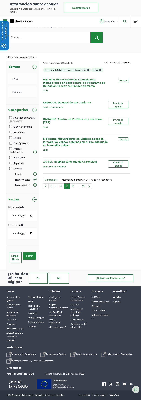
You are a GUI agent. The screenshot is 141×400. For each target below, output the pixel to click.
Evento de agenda (22, 126)
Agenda (116, 301)
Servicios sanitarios (57, 166)
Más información (81, 7)
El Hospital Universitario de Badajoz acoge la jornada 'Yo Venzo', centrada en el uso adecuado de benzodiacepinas (75, 142)
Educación (11, 319)
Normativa (19, 132)
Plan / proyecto (21, 143)
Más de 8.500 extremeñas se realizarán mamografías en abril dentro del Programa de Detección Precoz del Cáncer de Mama (74, 83)
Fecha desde (14, 207)
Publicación (19, 157)
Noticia (17, 137)
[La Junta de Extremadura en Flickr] (131, 384)
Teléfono (96, 297)
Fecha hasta (14, 225)
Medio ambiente (35, 297)
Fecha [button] (13, 199)
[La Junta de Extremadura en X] (111, 384)
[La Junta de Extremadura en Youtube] (124, 384)
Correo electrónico (100, 301)
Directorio (75, 304)
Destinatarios (22, 185)
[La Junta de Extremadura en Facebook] (104, 384)
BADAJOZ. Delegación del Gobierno (67, 102)
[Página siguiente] (89, 186)
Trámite (17, 168)
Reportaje (18, 163)
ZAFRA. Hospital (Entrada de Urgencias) (70, 162)
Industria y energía (15, 328)
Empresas (11, 324)
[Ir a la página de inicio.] (13, 21)
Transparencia (77, 319)
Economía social (56, 107)
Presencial (96, 306)
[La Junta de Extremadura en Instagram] (117, 384)
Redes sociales (98, 310)
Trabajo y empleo (36, 317)
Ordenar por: (109, 62)
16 (73, 187)
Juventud (10, 340)
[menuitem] (38, 296)
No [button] (58, 278)
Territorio (32, 313)
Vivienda (32, 326)
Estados (19, 174)
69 (84, 187)
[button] (108, 21)
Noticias (117, 297)
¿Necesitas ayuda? (57, 327)
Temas (14, 67)
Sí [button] (38, 278)
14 (62, 187)
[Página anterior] (46, 186)
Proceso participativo (16, 150)
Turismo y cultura (36, 322)
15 (68, 187)
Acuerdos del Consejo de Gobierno (23, 119)
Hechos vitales (22, 179)
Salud (45, 90)
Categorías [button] (18, 110)
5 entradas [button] (52, 180)
